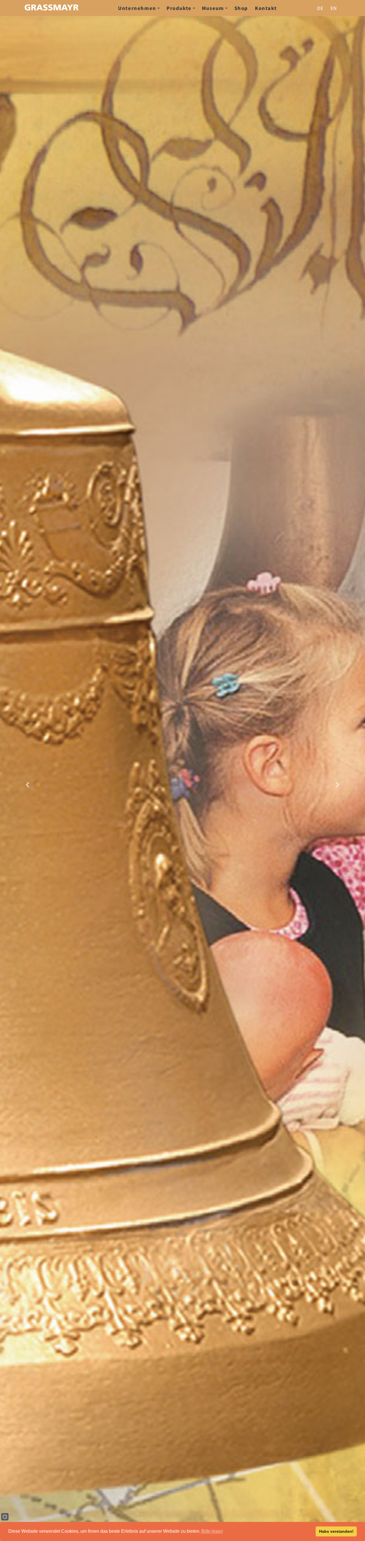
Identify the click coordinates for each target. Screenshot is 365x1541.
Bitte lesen (212, 1531)
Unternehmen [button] (137, 8)
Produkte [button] (179, 8)
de (320, 8)
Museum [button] (213, 8)
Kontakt (266, 8)
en (333, 8)
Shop (241, 8)
